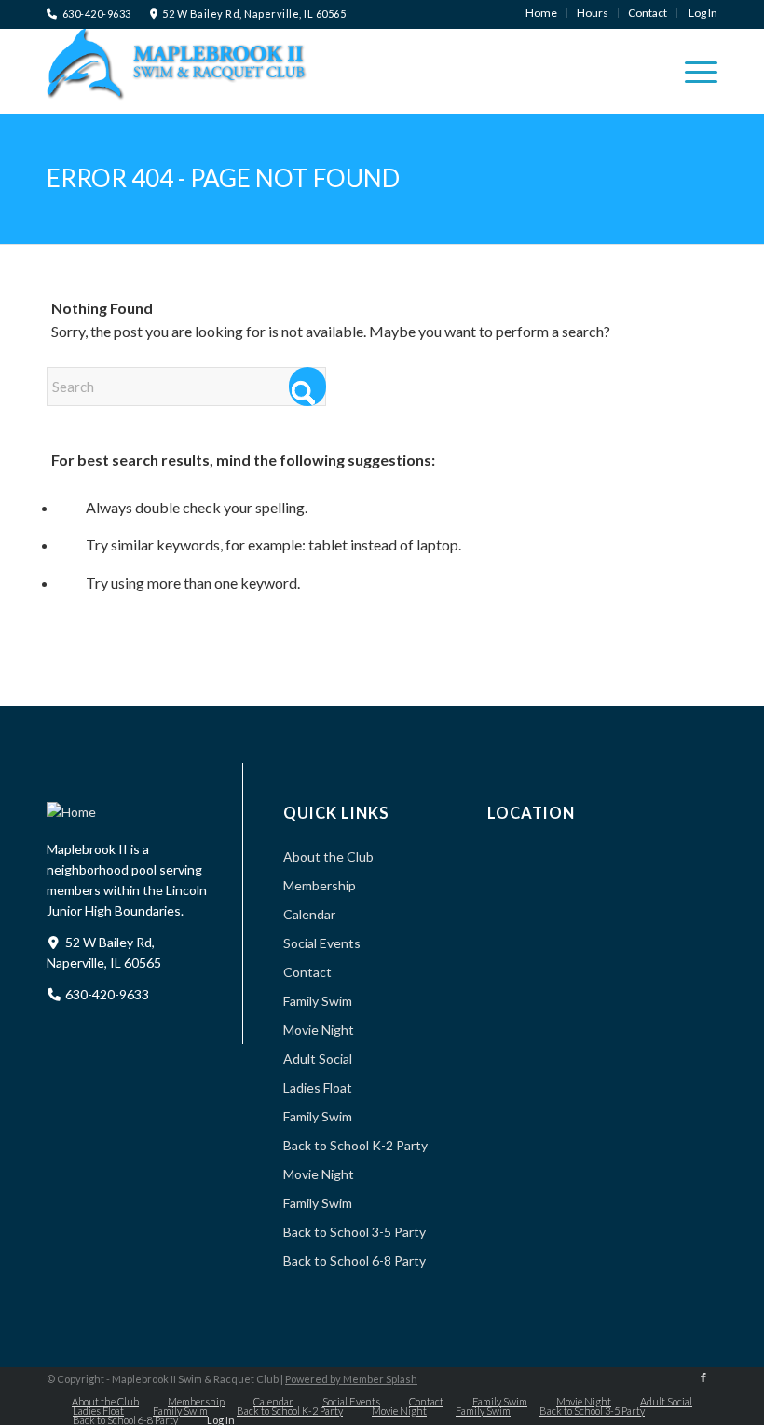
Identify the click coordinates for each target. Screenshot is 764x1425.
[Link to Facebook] (703, 1377)
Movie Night (318, 1030)
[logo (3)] (177, 71)
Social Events (322, 943)
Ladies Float (317, 1087)
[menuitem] (541, 13)
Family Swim (317, 1001)
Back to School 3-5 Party (354, 1232)
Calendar (309, 914)
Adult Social (317, 1058)
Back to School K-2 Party (355, 1145)
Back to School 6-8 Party (354, 1261)
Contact (307, 972)
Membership (319, 885)
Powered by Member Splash (351, 1379)
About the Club (328, 856)
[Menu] (691, 71)
